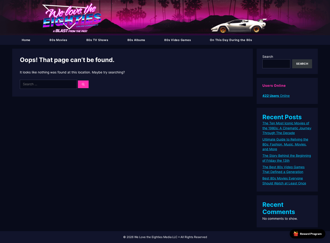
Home (26, 40)
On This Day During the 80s (231, 40)
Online (276, 96)
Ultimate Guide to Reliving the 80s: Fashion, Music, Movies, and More (285, 144)
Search (267, 57)
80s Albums (136, 40)
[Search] (83, 84)
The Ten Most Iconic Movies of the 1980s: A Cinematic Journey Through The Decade (286, 128)
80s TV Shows (97, 40)
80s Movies (58, 40)
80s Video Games (177, 40)
